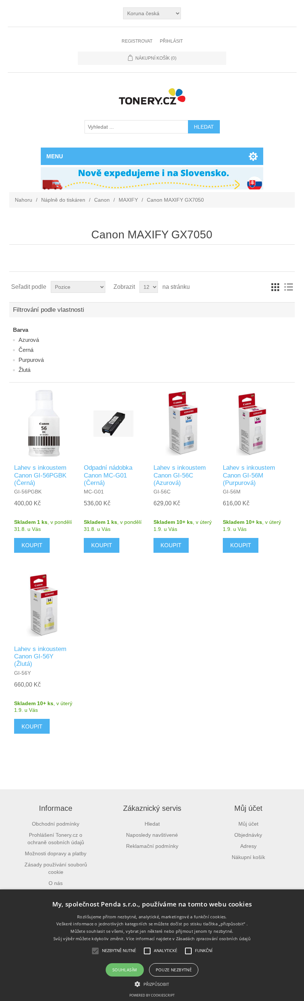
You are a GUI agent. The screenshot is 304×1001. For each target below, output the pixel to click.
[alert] (152, 945)
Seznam (288, 287)
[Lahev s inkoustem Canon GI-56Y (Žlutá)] (43, 604)
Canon (102, 200)
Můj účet (248, 824)
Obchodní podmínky (55, 824)
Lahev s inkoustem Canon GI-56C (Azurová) (179, 475)
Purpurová (31, 360)
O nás (56, 883)
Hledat (152, 824)
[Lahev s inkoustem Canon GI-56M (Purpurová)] (252, 423)
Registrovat (137, 41)
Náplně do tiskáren (63, 200)
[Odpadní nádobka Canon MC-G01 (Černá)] (113, 423)
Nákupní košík (248, 857)
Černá (26, 350)
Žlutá (24, 370)
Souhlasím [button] (124, 969)
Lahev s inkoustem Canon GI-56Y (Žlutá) (40, 656)
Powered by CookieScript (152, 995)
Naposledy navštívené (152, 835)
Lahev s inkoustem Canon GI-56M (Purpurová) (249, 475)
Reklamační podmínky (152, 846)
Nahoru (23, 200)
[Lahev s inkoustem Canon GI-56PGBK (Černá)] (43, 423)
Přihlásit (171, 41)
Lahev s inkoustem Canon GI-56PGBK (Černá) (40, 475)
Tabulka (275, 287)
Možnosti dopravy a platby (55, 853)
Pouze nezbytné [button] (174, 969)
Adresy (248, 846)
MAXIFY (128, 200)
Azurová (29, 340)
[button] (152, 983)
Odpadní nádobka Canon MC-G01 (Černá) (108, 475)
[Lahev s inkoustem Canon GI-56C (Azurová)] (183, 423)
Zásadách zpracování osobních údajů (213, 938)
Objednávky (248, 835)
